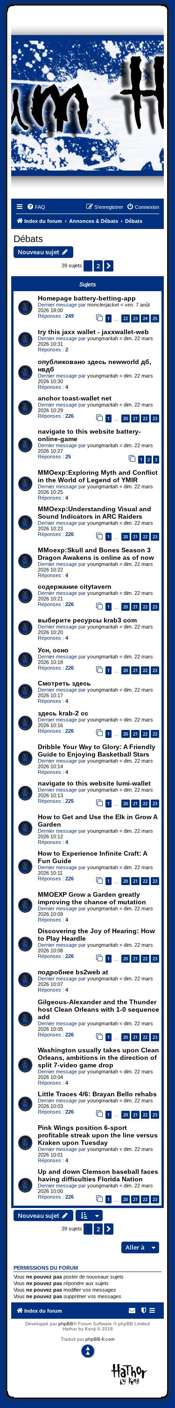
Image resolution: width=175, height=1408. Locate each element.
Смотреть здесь (64, 683)
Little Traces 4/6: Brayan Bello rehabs (97, 1094)
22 (125, 318)
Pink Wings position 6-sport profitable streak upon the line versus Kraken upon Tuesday (98, 1135)
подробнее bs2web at (73, 972)
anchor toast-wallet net (75, 398)
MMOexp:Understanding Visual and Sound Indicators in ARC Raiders (94, 512)
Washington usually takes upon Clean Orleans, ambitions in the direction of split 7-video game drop (98, 1057)
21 (135, 418)
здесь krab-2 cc (63, 713)
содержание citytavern (75, 586)
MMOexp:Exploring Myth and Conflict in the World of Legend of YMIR (98, 476)
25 (155, 318)
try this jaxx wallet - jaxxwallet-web (93, 332)
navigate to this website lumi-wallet (94, 783)
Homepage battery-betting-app (87, 298)
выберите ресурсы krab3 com (87, 620)
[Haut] (88, 1351)
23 (135, 318)
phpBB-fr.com (99, 1339)
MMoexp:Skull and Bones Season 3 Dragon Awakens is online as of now (96, 553)
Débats (28, 239)
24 (145, 318)
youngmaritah (102, 338)
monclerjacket (103, 304)
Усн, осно (53, 650)
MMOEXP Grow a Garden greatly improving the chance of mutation (92, 898)
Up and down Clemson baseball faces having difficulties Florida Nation (98, 1175)
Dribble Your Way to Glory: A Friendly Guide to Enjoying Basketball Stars (96, 750)
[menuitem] (36, 207)
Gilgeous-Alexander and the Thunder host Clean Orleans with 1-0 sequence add (98, 1009)
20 (125, 418)
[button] (108, 266)
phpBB (65, 1323)
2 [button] (98, 266)
